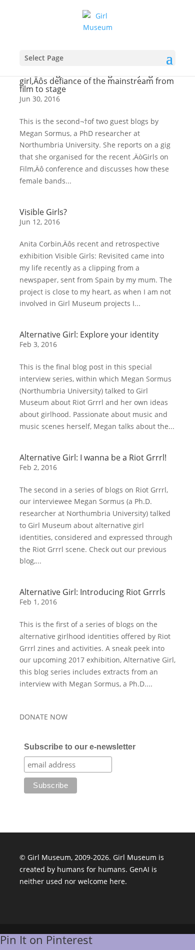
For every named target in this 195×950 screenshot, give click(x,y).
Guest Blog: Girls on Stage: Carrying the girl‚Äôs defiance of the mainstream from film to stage (97, 81)
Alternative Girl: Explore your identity (89, 334)
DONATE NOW (44, 717)
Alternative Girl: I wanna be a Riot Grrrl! (93, 457)
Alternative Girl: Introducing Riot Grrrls (93, 592)
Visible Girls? (43, 212)
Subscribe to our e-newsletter (80, 746)
